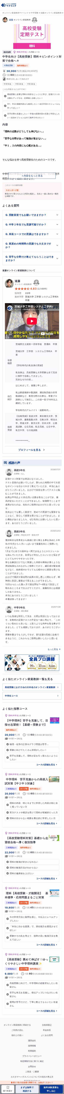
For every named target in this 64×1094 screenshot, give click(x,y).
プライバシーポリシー (32, 1056)
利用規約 (32, 1051)
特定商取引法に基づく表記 (32, 1061)
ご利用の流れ (17, 1030)
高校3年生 (19, 470)
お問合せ (32, 1066)
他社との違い (17, 1035)
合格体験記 (47, 1025)
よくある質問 (47, 1035)
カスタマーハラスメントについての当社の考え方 (32, 1077)
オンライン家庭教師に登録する (17, 1025)
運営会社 (32, 1040)
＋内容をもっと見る (32, 175)
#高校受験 (8, 65)
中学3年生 (19, 607)
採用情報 (32, 1046)
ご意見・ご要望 (32, 1072)
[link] (32, 739)
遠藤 (11, 19)
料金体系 (47, 1030)
